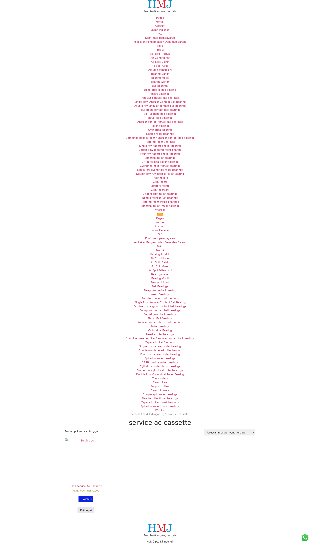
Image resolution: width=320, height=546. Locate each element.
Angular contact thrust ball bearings (160, 121)
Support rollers (160, 185)
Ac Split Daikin (160, 61)
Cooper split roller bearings (160, 193)
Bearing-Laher (160, 73)
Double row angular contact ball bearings (160, 105)
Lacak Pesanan (160, 29)
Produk (160, 49)
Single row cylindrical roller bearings (160, 169)
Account (160, 25)
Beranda (135, 414)
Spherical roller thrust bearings (160, 205)
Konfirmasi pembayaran (160, 37)
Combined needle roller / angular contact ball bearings (160, 137)
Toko (160, 45)
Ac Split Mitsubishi (160, 69)
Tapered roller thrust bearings (160, 201)
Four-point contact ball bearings (160, 109)
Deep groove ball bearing (160, 89)
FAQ (160, 33)
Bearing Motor (160, 81)
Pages (160, 17)
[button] (85, 499)
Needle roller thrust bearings (160, 197)
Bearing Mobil (160, 77)
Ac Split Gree (160, 65)
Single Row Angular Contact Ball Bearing (160, 101)
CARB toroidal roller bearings (160, 161)
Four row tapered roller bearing (160, 153)
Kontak (160, 21)
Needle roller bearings (160, 133)
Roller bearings (160, 125)
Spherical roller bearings (160, 157)
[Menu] (160, 214)
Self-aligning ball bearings (160, 113)
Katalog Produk (160, 53)
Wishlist (160, 209)
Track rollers (160, 177)
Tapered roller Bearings (160, 141)
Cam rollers (160, 181)
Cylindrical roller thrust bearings (160, 165)
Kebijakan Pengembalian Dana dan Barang (160, 41)
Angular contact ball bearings (160, 97)
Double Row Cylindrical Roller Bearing (160, 173)
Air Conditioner (160, 57)
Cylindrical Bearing (160, 129)
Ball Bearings (160, 85)
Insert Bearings (160, 93)
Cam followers (160, 189)
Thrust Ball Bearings (160, 117)
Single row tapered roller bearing (160, 145)
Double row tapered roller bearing (160, 149)
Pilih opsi (86, 510)
